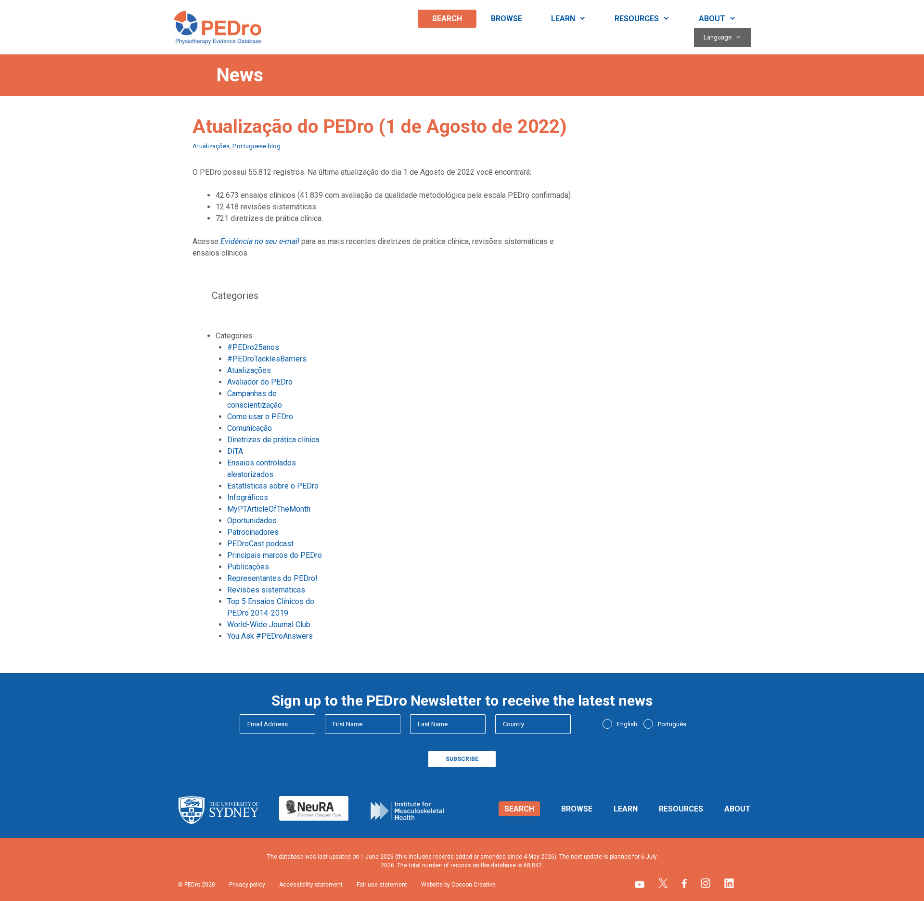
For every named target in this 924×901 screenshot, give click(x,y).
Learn (563, 18)
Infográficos (247, 497)
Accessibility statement (311, 884)
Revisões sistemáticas (266, 589)
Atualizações (211, 146)
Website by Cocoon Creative (458, 884)
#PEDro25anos (253, 347)
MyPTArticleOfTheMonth (268, 509)
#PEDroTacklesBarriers (267, 358)
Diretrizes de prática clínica (273, 439)
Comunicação (249, 428)
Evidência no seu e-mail (259, 241)
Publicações (248, 566)
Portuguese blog (256, 146)
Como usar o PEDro (260, 416)
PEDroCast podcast (260, 543)
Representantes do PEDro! (272, 578)
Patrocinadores (253, 532)
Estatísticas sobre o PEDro (273, 485)
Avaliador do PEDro (260, 381)
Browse (506, 18)
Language (718, 37)
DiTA (235, 451)
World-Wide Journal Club (268, 624)
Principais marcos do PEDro (274, 555)
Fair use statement (382, 884)
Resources (637, 18)
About (712, 18)
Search (447, 18)
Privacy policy (247, 884)
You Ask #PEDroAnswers (270, 636)
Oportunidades (252, 520)
